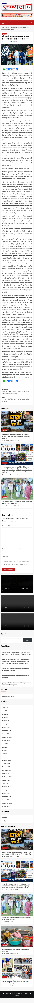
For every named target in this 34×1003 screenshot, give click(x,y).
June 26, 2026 (14, 475)
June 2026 (5, 710)
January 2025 (6, 763)
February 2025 (6, 760)
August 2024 (6, 780)
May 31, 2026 (13, 505)
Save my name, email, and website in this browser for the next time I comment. (16, 563)
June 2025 (5, 747)
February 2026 (6, 720)
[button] (2, 22)
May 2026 (5, 714)
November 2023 (6, 796)
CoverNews (24, 993)
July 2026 (5, 707)
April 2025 (5, 753)
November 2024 (6, 770)
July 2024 (5, 783)
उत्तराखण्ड (5, 34)
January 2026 (6, 724)
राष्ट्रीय (4, 821)
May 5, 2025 (14, 41)
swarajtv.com (6, 41)
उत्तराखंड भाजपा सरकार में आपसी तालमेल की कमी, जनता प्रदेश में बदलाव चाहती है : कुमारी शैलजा (17, 502)
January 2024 (6, 790)
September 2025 (7, 737)
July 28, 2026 (13, 440)
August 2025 (6, 740)
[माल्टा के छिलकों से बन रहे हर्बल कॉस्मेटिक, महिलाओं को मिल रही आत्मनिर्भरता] (17, 936)
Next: (15, 399)
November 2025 (6, 730)
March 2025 (5, 757)
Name (4, 549)
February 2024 (6, 786)
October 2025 (6, 734)
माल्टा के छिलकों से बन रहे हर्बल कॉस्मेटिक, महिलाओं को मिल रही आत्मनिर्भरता (15, 676)
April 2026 (5, 717)
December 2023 (6, 793)
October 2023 (6, 800)
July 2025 (5, 743)
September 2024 (7, 776)
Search (3, 634)
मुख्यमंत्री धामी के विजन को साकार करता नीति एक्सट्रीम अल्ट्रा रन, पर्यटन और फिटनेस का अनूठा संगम (16, 684)
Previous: (16, 392)
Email (20, 549)
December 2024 (6, 767)
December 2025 (6, 727)
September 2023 (7, 803)
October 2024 (6, 773)
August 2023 (6, 806)
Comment (6, 526)
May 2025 (5, 750)
